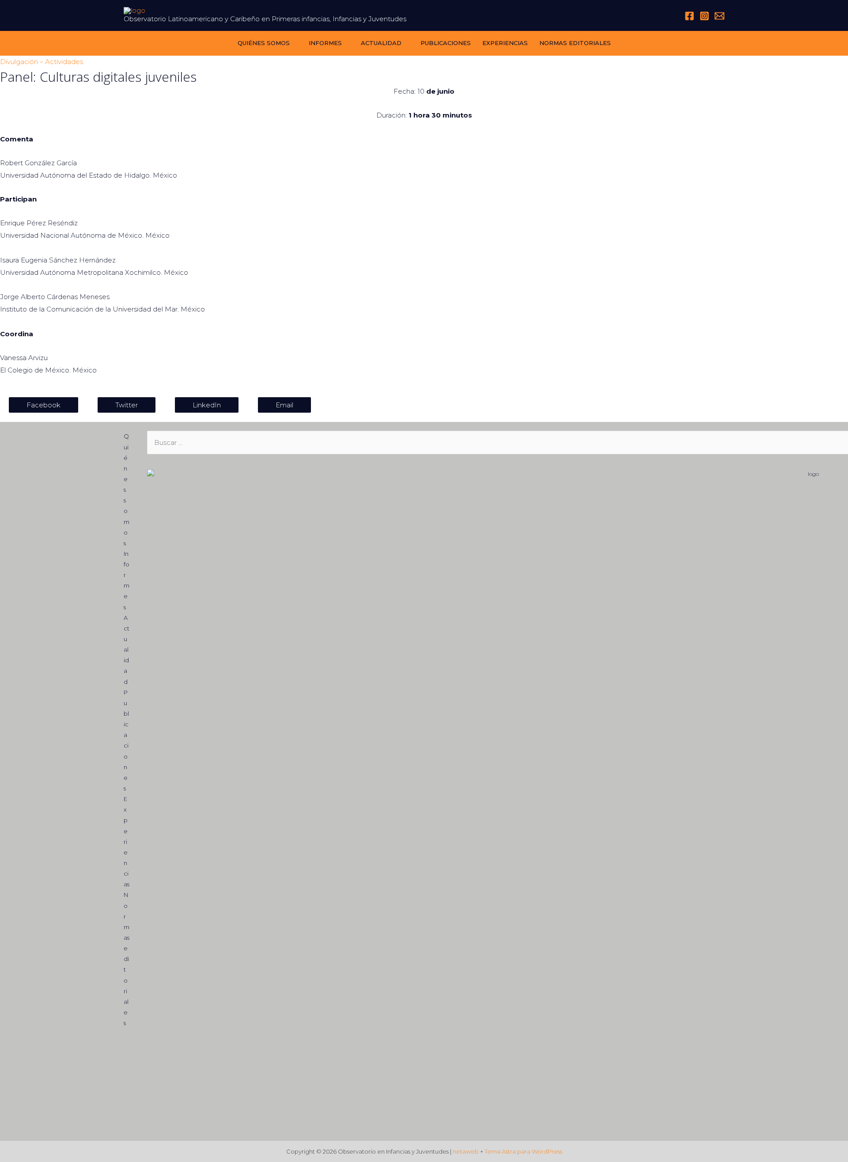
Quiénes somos (264, 42)
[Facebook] (689, 16)
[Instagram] (704, 16)
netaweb (466, 1151)
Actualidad (381, 42)
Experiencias (505, 42)
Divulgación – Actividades (41, 61)
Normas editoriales (575, 42)
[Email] (719, 16)
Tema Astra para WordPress (523, 1151)
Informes (325, 42)
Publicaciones (445, 42)
